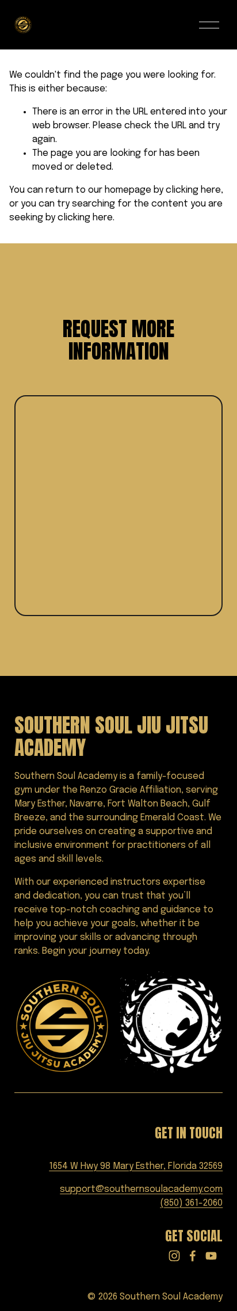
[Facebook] (192, 1256)
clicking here (193, 190)
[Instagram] (174, 1256)
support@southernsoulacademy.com (141, 1189)
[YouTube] (211, 1256)
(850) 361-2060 (191, 1203)
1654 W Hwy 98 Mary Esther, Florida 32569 (136, 1166)
